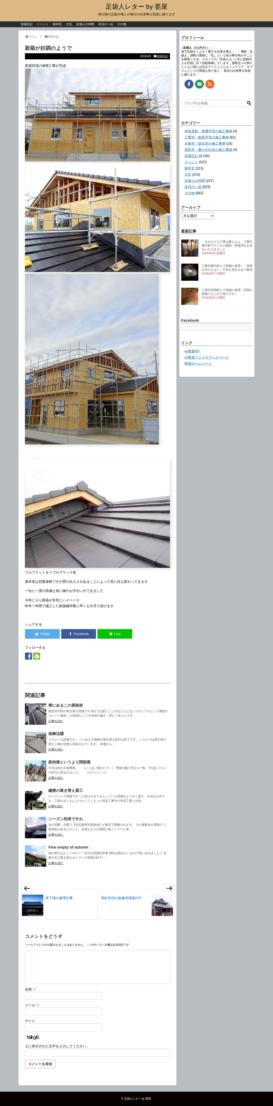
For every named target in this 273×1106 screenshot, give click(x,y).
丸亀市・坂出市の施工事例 (204, 143)
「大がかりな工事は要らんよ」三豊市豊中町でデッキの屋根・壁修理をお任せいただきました (227, 245)
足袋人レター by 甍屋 (136, 6)
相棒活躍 (56, 734)
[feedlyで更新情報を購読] (36, 656)
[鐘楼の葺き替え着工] (35, 799)
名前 (30, 989)
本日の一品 (105, 24)
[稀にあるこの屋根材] (35, 714)
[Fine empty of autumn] (35, 856)
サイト (30, 1021)
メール (32, 1005)
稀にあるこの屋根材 (65, 705)
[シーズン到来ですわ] (35, 827)
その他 (121, 24)
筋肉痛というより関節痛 (69, 762)
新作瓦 (57, 24)
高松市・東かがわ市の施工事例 (208, 150)
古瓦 (69, 24)
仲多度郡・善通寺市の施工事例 (208, 131)
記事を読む (55, 721)
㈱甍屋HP (192, 351)
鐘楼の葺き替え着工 (65, 790)
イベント (43, 24)
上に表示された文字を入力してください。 (57, 1046)
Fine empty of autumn (68, 847)
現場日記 (27, 24)
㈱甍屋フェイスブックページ (206, 357)
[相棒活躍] (35, 742)
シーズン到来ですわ (65, 819)
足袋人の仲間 (85, 24)
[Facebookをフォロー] (28, 656)
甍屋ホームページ (198, 363)
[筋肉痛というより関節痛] (35, 771)
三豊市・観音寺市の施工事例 (206, 137)
